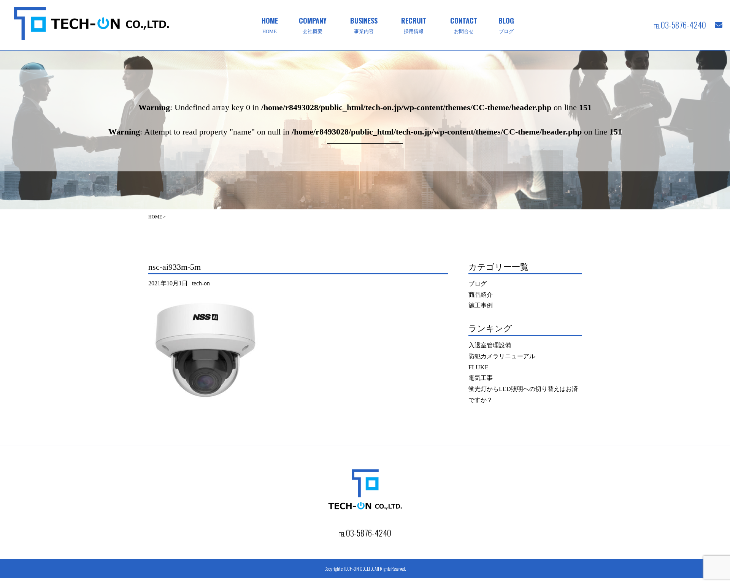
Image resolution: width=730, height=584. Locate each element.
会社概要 (313, 25)
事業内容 (364, 25)
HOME (270, 25)
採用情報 (414, 25)
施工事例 (480, 305)
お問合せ (464, 25)
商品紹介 (480, 294)
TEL (680, 25)
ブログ (506, 25)
